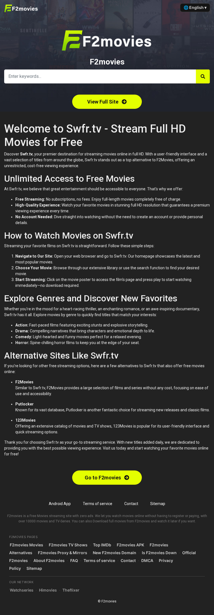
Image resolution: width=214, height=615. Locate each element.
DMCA (147, 560)
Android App (60, 503)
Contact (131, 503)
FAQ (74, 560)
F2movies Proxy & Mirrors (62, 552)
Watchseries (21, 590)
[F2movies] (22, 8)
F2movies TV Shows (68, 544)
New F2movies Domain (114, 552)
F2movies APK (130, 544)
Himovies (48, 590)
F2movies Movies (26, 544)
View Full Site (103, 102)
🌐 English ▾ (195, 7)
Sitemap (157, 503)
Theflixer (70, 590)
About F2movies (49, 560)
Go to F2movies (103, 478)
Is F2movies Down (159, 552)
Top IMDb (102, 544)
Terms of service (97, 503)
